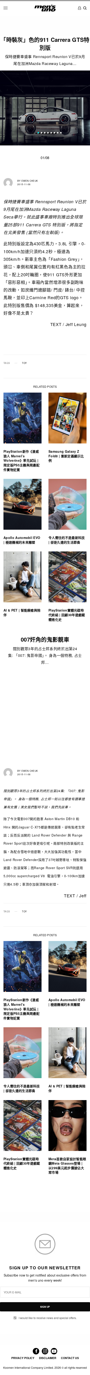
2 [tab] (41, 133)
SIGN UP (45, 1306)
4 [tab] (48, 133)
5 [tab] (51, 133)
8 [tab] (61, 133)
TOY (24, 363)
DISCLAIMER (47, 1358)
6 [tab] (54, 133)
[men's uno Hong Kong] (44, 8)
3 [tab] (44, 133)
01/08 (45, 157)
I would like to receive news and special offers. (48, 1318)
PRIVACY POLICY (22, 1358)
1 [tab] (38, 133)
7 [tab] (57, 133)
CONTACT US (70, 1358)
